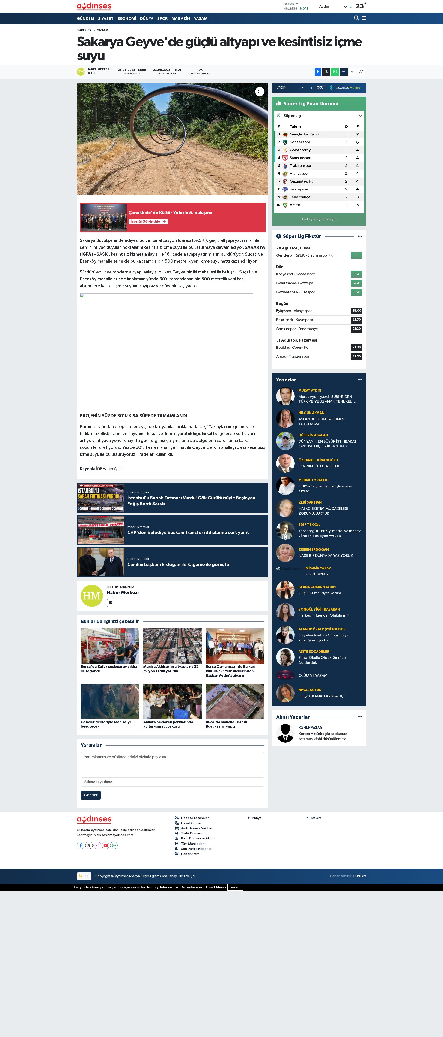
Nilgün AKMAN (311, 413)
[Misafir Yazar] (289, 569)
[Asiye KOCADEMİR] (285, 657)
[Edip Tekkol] (285, 530)
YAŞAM (200, 19)
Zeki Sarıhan (310, 502)
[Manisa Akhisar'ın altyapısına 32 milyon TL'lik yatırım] (172, 646)
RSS (86, 876)
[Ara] (357, 19)
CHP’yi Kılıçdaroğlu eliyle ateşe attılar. (325, 488)
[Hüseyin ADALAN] (285, 441)
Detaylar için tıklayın (319, 219)
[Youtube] (105, 845)
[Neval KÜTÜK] (285, 693)
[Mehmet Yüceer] (285, 486)
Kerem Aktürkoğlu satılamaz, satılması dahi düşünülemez (323, 736)
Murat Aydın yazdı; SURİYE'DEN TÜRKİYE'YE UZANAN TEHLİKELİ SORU (326, 399)
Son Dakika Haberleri (196, 849)
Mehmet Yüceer (313, 480)
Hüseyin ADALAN (313, 435)
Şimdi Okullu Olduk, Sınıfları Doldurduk (322, 660)
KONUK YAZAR (310, 728)
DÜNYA (146, 19)
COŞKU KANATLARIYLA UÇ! (322, 696)
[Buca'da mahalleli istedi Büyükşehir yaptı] (235, 701)
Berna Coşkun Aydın (317, 587)
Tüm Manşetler (192, 843)
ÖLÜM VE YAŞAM (313, 676)
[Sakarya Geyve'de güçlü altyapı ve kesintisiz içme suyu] (173, 139)
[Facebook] (80, 845)
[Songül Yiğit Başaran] (285, 612)
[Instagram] (97, 845)
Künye (257, 818)
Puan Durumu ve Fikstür (198, 838)
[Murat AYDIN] (285, 396)
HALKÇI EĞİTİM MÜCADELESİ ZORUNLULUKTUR (323, 511)
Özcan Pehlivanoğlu (318, 460)
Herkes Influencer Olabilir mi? (324, 615)
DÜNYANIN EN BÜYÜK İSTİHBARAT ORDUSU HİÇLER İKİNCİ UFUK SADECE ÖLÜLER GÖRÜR (327, 444)
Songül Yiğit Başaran (319, 609)
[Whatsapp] (114, 845)
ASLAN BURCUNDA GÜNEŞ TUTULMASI (321, 421)
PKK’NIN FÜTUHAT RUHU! (320, 466)
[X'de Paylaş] (326, 72)
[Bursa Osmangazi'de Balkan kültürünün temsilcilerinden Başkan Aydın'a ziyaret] (235, 646)
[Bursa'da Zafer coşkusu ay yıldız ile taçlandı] (110, 646)
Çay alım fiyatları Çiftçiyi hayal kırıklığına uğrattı (324, 637)
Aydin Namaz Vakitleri (197, 828)
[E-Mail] (110, 603)
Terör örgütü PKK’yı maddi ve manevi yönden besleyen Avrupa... (330, 533)
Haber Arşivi (190, 854)
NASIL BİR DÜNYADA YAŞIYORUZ (326, 556)
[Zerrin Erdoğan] (285, 553)
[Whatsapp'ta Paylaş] (335, 72)
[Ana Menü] (363, 19)
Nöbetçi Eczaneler (195, 818)
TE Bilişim (359, 876)
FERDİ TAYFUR (317, 574)
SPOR (162, 19)
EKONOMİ (126, 19)
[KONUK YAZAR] (285, 733)
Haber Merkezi (123, 592)
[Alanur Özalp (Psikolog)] (285, 635)
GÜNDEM (85, 19)
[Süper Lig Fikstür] (360, 236)
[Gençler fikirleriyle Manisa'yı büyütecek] (110, 701)
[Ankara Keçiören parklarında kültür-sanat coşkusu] (172, 701)
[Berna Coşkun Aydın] (285, 590)
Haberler (84, 30)
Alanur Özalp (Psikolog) (322, 629)
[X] (89, 845)
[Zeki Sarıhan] (285, 508)
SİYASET (106, 19)
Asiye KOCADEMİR (314, 651)
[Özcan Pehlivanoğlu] (285, 463)
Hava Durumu (191, 823)
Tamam (235, 887)
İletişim (316, 818)
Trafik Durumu (191, 833)
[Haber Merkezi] (92, 596)
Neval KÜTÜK (310, 690)
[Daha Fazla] (344, 72)
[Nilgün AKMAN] (285, 418)
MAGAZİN (180, 19)
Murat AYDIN (310, 390)
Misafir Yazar (318, 568)
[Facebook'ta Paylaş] (318, 72)
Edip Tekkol (309, 525)
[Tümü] (360, 380)
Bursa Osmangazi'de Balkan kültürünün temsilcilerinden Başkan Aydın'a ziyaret (230, 671)
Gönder (91, 795)
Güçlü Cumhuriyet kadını (320, 593)
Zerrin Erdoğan (314, 549)
